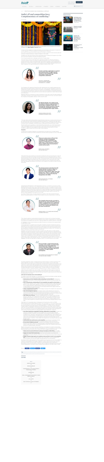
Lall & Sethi (31, 378)
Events (51, 6)
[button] (71, 3)
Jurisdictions (38, 6)
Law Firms (64, 6)
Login (69, 2)
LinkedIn (37, 348)
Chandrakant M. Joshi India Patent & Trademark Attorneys (31, 369)
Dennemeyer (31, 372)
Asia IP (22, 11)
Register (73, 2)
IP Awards (46, 6)
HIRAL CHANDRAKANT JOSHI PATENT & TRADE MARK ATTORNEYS (31, 376)
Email (43, 348)
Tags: (22, 352)
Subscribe (79, 2)
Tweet (33, 348)
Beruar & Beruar (31, 366)
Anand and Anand (31, 363)
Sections (24, 6)
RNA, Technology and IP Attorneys (31, 381)
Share (27, 348)
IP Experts (57, 6)
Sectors (31, 6)
